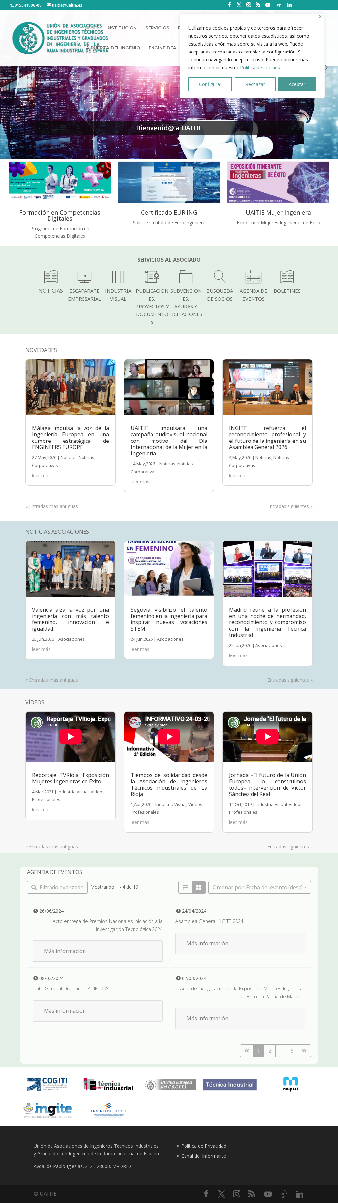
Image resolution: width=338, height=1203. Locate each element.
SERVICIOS (157, 27)
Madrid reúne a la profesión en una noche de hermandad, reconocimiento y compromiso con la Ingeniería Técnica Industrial (267, 622)
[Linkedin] (289, 5)
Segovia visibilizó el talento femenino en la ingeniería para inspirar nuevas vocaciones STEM (169, 619)
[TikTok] (278, 5)
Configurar (210, 84)
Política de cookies (260, 67)
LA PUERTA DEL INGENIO (112, 47)
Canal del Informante (203, 1156)
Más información (65, 951)
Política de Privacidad (203, 1146)
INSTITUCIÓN (121, 27)
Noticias (69, 457)
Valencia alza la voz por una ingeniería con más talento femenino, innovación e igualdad (70, 619)
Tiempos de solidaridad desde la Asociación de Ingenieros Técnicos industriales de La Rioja (169, 784)
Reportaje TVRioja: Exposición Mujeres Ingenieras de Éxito (70, 778)
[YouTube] (267, 5)
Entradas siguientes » (290, 506)
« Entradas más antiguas (51, 506)
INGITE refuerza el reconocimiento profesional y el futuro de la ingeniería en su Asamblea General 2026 (267, 437)
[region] (252, 55)
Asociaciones (71, 639)
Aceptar (297, 84)
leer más (41, 475)
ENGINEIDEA (162, 47)
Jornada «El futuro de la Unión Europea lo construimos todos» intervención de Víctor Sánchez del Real (267, 784)
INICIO (91, 27)
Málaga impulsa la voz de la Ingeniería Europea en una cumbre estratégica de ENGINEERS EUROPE (70, 437)
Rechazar (255, 84)
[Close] (320, 16)
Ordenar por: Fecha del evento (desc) (258, 887)
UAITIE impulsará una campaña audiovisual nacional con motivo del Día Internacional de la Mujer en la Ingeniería (169, 440)
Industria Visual (73, 792)
